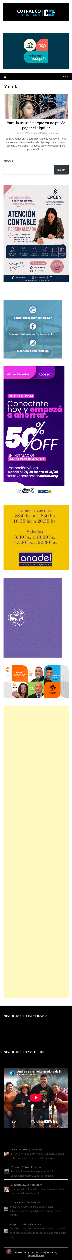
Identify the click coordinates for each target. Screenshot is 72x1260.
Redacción (53, 132)
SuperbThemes (36, 1255)
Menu (65, 76)
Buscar (8, 161)
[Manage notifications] (8, 1251)
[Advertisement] (36, 852)
